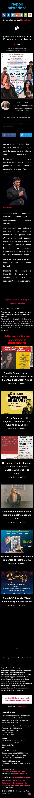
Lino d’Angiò (7, 207)
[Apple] (21, 15)
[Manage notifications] (29, 793)
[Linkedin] (8, 15)
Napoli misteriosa (17, 6)
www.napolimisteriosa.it (21, 777)
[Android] (25, 15)
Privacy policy (13, 785)
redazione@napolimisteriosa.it (13, 771)
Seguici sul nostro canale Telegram (17, 300)
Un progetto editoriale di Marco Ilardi (17, 658)
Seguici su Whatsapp (17, 303)
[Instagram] (30, 15)
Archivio (23, 783)
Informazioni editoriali (10, 781)
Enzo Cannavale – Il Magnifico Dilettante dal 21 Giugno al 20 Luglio (17, 421)
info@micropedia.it (19, 773)
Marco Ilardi (25, 20)
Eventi (18, 44)
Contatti (5, 785)
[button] (17, 28)
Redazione (6, 783)
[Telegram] (13, 15)
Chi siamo (22, 781)
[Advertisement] (17, 628)
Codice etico (15, 783)
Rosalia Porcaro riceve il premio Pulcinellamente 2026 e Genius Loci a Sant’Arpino (17, 376)
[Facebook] (4, 15)
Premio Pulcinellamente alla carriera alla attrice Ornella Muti (17, 515)
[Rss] (17, 15)
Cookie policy (25, 785)
